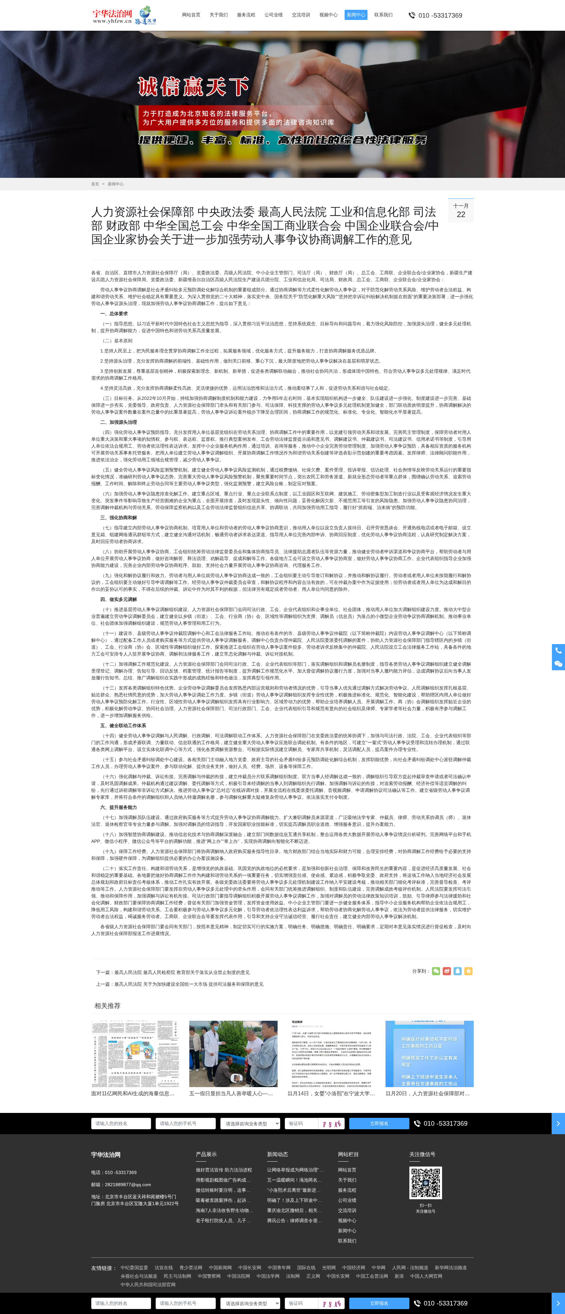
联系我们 (347, 1240)
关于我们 (347, 1180)
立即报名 (379, 1123)
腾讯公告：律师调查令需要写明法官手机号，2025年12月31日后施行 (296, 1220)
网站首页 (347, 1169)
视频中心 (347, 1220)
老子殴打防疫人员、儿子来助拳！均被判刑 (225, 1220)
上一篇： (180, 984)
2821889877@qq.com (128, 1184)
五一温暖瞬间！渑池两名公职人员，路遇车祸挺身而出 (296, 1180)
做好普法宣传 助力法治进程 (224, 1169)
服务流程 (347, 1190)
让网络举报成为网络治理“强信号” (296, 1169)
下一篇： (173, 972)
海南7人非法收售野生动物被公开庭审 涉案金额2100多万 (225, 1210)
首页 (95, 184)
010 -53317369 (446, 1123)
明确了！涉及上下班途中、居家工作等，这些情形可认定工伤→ (296, 1200)
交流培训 (347, 1210)
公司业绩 (347, 1200)
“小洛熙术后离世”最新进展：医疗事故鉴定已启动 (296, 1190)
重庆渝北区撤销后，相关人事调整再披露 (296, 1210)
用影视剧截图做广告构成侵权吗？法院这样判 (225, 1180)
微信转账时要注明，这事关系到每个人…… (225, 1190)
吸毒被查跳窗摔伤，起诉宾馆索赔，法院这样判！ (225, 1200)
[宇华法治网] (127, 15)
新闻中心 (116, 184)
